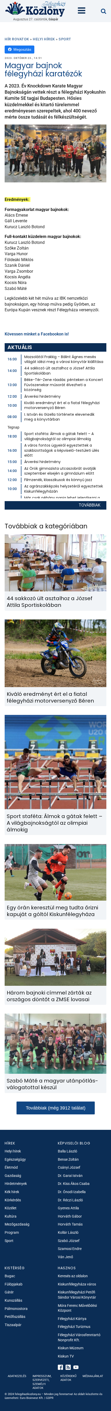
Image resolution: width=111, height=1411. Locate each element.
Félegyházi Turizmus (74, 1327)
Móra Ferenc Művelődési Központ (77, 1308)
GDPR (49, 1398)
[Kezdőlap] (36, 8)
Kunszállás (13, 1300)
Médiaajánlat (93, 1376)
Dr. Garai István (70, 1176)
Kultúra (11, 1216)
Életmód (11, 1167)
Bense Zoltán (68, 1159)
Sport (65, 39)
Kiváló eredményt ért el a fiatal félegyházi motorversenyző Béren (62, 405)
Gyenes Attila (68, 1208)
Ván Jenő (65, 1257)
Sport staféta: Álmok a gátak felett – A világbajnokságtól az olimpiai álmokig (59, 436)
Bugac (10, 1276)
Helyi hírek (44, 39)
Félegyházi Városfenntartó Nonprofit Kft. (79, 1337)
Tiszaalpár (13, 1325)
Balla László (67, 1151)
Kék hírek (12, 1192)
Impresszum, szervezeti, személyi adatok (42, 1382)
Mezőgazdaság (17, 1224)
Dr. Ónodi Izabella (72, 1192)
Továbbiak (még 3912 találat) (55, 1108)
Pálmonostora (16, 1309)
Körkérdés (13, 1200)
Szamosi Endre (70, 1249)
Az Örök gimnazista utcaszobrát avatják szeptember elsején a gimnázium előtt (60, 471)
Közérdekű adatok (68, 1378)
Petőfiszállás (15, 1317)
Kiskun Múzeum (70, 1348)
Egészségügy (15, 1159)
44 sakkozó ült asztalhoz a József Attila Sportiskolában (59, 371)
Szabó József (69, 1241)
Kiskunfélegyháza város (77, 1284)
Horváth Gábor (70, 1216)
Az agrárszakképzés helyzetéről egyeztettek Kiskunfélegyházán (63, 489)
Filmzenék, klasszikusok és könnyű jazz (58, 479)
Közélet (11, 1208)
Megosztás (22, 49)
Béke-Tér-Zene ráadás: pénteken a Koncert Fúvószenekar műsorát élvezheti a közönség (63, 384)
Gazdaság (13, 1176)
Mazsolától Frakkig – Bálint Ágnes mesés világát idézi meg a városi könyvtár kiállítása (63, 359)
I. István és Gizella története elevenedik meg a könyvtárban (59, 417)
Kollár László (68, 1232)
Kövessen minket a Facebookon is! (37, 334)
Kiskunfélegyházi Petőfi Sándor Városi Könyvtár (77, 1294)
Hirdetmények (16, 1184)
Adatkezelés (17, 1376)
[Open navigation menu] (82, 11)
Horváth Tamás (70, 1224)
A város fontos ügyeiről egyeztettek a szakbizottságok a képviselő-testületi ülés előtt (61, 450)
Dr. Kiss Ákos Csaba (74, 1184)
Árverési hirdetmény (42, 396)
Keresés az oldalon (73, 1276)
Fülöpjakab (13, 1284)
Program (12, 1232)
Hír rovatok (17, 39)
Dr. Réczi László (70, 1200)
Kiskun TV (66, 1356)
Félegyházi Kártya (72, 1319)
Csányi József (69, 1167)
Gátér (9, 1292)
